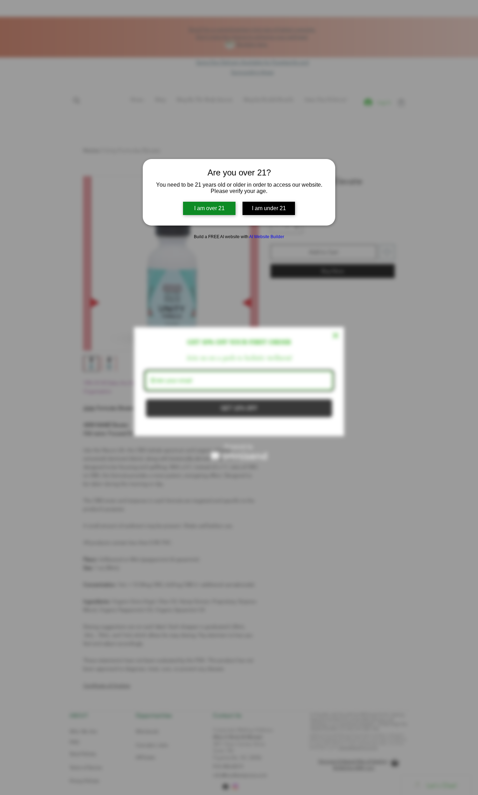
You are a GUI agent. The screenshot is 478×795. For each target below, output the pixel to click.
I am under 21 (269, 208)
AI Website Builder (266, 236)
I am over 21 (209, 208)
